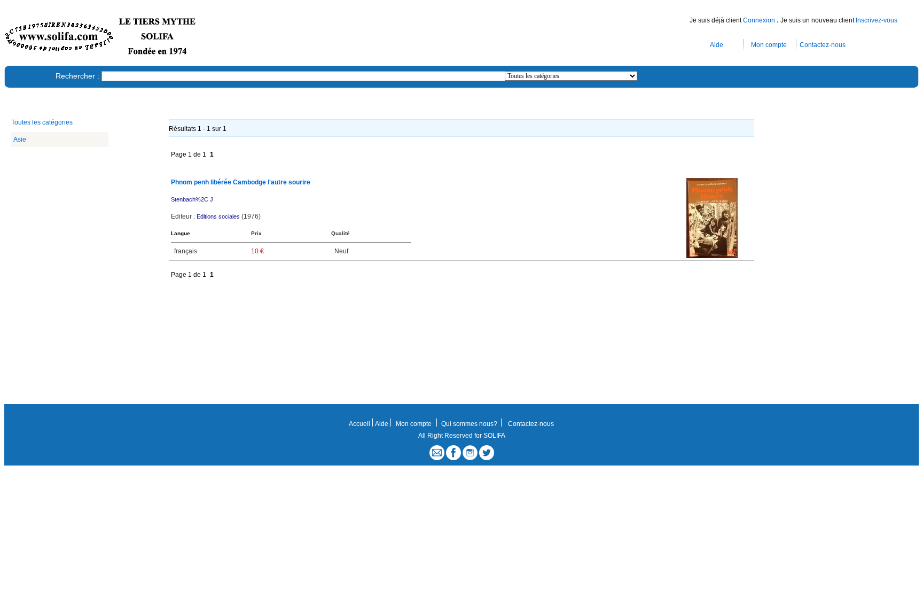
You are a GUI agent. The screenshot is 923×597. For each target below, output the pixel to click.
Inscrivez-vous (876, 20)
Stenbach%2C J (192, 199)
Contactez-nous (823, 45)
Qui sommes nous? (469, 424)
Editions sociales (218, 216)
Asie (19, 139)
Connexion (760, 20)
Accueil (359, 424)
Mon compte (769, 45)
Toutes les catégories (42, 122)
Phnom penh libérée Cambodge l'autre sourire (240, 182)
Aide (716, 45)
